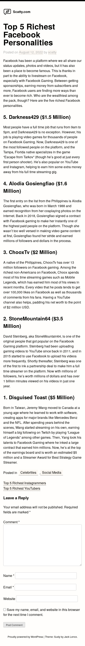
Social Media (51, 472)
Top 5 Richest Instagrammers (24, 483)
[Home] (7, 14)
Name (8, 575)
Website (9, 598)
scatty (52, 52)
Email (8, 587)
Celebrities (28, 472)
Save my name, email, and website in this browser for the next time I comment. (41, 612)
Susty (57, 636)
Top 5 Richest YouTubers (21, 488)
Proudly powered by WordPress (26, 636)
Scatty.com (21, 11)
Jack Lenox (70, 636)
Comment (11, 522)
